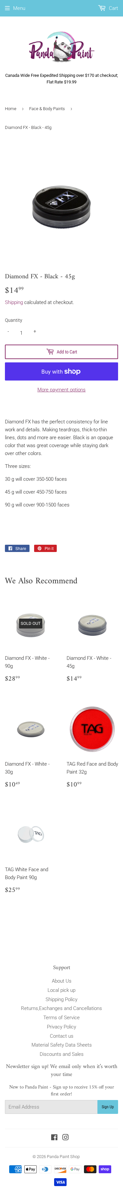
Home (10, 108)
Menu (19, 8)
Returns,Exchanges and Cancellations (61, 1008)
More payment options (61, 390)
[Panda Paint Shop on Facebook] (54, 1138)
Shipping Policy (61, 999)
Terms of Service (61, 1018)
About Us (62, 981)
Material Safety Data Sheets (61, 1045)
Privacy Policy (61, 1027)
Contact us (61, 1036)
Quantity (13, 320)
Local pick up (61, 990)
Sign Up (108, 1107)
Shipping (14, 302)
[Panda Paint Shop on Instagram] (65, 1138)
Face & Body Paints (47, 108)
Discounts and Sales (62, 1054)
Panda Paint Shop (63, 1156)
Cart (113, 8)
